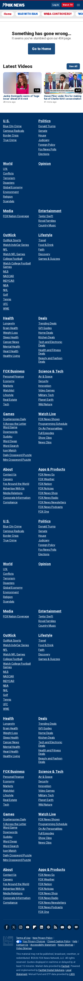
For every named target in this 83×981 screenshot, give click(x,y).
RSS (55, 927)
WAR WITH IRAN (28, 13)
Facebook (7, 927)
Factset (65, 966)
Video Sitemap (24, 948)
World (8, 164)
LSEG (72, 974)
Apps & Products (51, 469)
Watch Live (47, 414)
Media (8, 211)
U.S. (6, 121)
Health (8, 318)
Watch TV (68, 5)
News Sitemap (65, 945)
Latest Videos (17, 66)
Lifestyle (45, 235)
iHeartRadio (76, 927)
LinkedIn (41, 927)
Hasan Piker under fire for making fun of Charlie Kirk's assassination (62, 97)
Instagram (21, 927)
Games (8, 414)
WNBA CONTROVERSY (58, 13)
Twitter (14, 927)
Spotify (69, 927)
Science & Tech (50, 371)
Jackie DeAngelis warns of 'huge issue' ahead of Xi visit (21, 97)
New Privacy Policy (43, 938)
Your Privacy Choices (34, 941)
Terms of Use (23, 938)
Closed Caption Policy (58, 941)
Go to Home (41, 49)
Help (75, 941)
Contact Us (22, 945)
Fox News (13, 5)
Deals (42, 318)
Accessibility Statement (43, 945)
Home (8, 13)
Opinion (44, 164)
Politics (44, 121)
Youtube (27, 927)
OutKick (9, 235)
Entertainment (49, 211)
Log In (56, 5)
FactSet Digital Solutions (51, 970)
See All (73, 66)
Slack (48, 927)
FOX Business (14, 371)
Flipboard (34, 927)
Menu (78, 5)
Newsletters (62, 927)
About (8, 469)
